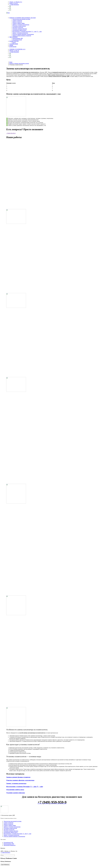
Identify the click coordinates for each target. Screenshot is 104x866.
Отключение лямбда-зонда (19, 30)
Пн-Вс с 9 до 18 (13, 3)
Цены (11, 45)
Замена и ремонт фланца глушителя (21, 35)
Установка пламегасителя (19, 26)
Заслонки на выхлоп (17, 27)
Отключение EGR (17, 39)
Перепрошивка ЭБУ (17, 38)
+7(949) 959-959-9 (11, 133)
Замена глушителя (17, 22)
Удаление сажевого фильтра (19, 28)
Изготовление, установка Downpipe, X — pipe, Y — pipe (27, 31)
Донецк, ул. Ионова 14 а (15, 2)
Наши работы (14, 41)
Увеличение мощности (9, 845)
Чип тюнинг (13, 37)
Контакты (12, 46)
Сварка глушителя (17, 20)
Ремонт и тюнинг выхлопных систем (22, 17)
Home (10, 62)
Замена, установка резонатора (20, 33)
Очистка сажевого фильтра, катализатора (23, 34)
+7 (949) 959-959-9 (14, 4)
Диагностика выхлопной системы (21, 19)
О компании (13, 44)
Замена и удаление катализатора (20, 24)
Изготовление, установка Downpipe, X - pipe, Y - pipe (17, 833)
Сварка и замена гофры (18, 23)
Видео (14, 42)
